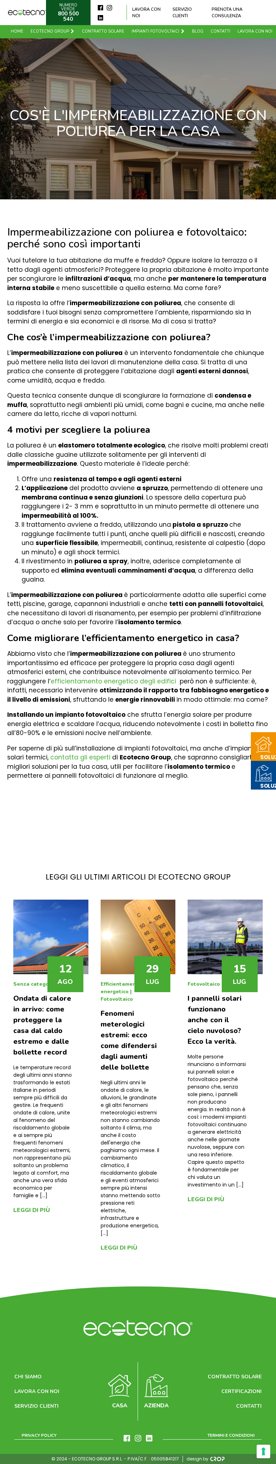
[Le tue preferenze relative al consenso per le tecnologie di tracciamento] (263, 1451)
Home (17, 31)
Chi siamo (28, 1376)
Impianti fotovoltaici (155, 31)
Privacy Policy (39, 1435)
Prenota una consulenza (227, 12)
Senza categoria (34, 984)
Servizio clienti (182, 12)
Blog (197, 31)
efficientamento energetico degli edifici (113, 681)
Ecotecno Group (50, 31)
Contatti (220, 31)
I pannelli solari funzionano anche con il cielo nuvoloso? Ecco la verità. (215, 1020)
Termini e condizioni (230, 1435)
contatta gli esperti (80, 757)
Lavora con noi (146, 12)
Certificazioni (241, 1391)
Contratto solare (103, 31)
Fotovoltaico (117, 999)
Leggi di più (31, 1210)
